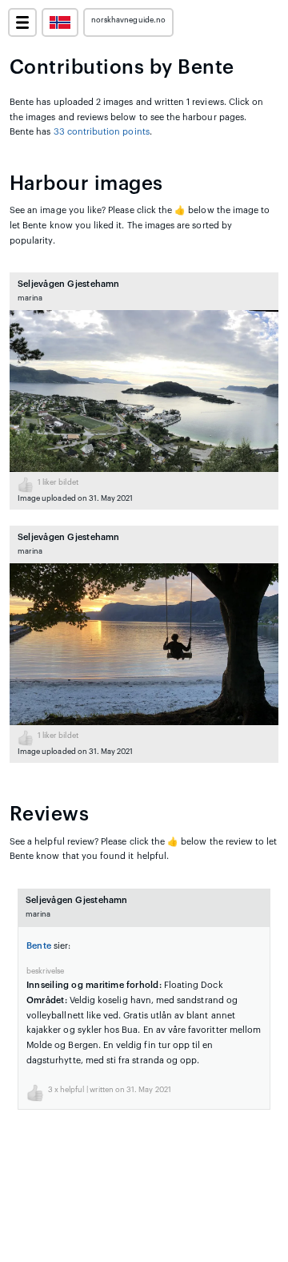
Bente (38, 945)
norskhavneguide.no (128, 20)
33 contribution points (102, 131)
